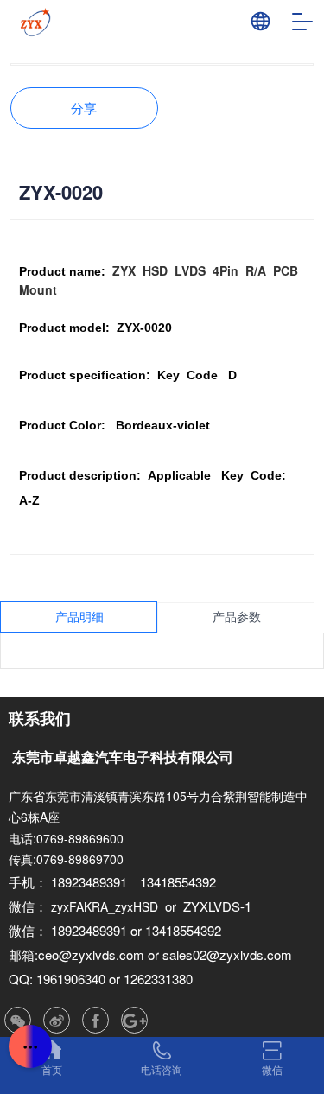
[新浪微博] (56, 1020)
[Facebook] (95, 1020)
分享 (84, 108)
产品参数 (237, 617)
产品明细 (79, 617)
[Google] (134, 1020)
